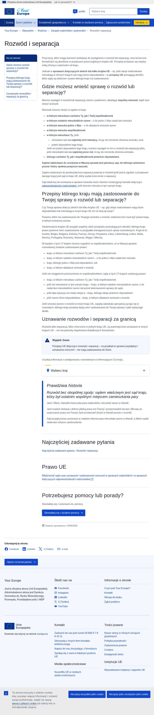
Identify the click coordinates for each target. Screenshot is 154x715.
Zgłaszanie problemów (118, 22)
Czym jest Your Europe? (117, 588)
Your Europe (11, 30)
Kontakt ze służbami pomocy (88, 22)
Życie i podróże (24, 22)
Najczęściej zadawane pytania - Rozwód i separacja (70, 450)
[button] (95, 370)
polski (79, 11)
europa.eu (42, 634)
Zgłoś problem (112, 602)
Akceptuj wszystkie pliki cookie (87, 694)
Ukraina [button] (140, 22)
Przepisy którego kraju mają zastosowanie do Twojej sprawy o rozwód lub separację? (19, 82)
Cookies (108, 650)
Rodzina (42, 30)
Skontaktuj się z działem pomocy (61, 513)
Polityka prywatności (115, 641)
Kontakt (108, 592)
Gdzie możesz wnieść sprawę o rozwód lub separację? (18, 68)
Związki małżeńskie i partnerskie (68, 30)
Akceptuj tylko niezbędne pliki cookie (128, 694)
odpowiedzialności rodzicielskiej (59, 186)
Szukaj (9, 22)
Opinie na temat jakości (19, 562)
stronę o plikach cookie (24, 703)
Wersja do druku (113, 597)
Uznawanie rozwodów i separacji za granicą (18, 95)
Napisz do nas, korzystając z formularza (75, 648)
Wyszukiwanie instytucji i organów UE (124, 670)
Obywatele (28, 30)
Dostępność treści (113, 654)
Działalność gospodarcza (52, 22)
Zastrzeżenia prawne (115, 645)
